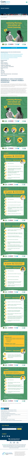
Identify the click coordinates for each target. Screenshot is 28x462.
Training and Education (11, 66)
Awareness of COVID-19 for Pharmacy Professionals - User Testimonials (9, 57)
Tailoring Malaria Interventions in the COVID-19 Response (8, 419)
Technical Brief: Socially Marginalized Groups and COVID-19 (8, 413)
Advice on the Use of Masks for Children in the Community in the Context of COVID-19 (11, 420)
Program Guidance (6, 66)
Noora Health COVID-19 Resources (5, 412)
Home (1, 16)
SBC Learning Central (5, 444)
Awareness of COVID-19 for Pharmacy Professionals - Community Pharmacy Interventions (11, 55)
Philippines (2, 61)
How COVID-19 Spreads (4, 418)
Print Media (2, 66)
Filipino (4, 71)
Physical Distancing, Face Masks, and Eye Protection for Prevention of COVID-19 (10, 414)
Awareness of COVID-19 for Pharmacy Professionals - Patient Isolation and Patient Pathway (11, 56)
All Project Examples (5, 16)
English (2, 71)
